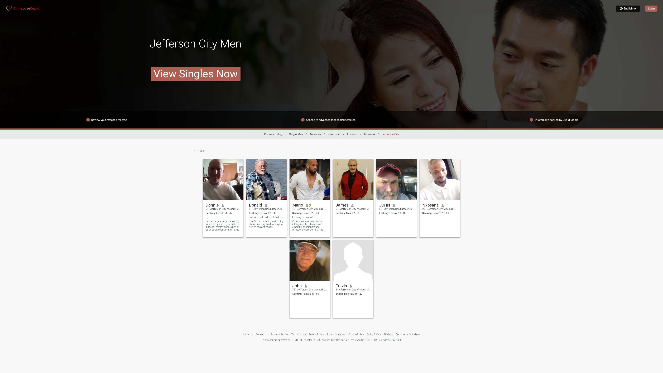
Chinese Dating (273, 134)
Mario (297, 205)
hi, (207, 217)
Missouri (369, 134)
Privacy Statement (336, 334)
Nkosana (430, 205)
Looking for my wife (303, 217)
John (297, 285)
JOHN (384, 205)
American (315, 134)
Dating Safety (374, 334)
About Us (248, 334)
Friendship (334, 134)
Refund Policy (316, 334)
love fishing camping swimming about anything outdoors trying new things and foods (266, 224)
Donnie (212, 205)
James (342, 205)
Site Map (388, 334)
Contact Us (262, 334)
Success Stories (280, 334)
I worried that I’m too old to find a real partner (266, 217)
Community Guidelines (408, 334)
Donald (255, 205)
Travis (341, 285)
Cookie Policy (356, 334)
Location (352, 134)
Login (651, 8)
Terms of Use (298, 334)
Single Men (296, 134)
